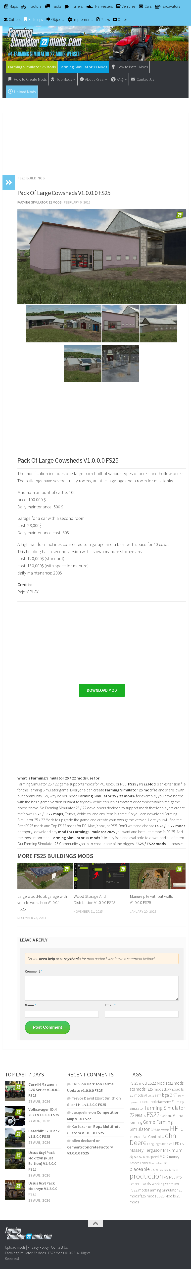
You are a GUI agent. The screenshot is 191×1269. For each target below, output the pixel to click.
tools (146, 1183)
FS (144, 1116)
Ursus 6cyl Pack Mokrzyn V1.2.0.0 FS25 (42, 1189)
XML (177, 1184)
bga (165, 1095)
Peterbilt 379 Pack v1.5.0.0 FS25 (43, 1133)
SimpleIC (135, 1184)
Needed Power (139, 1163)
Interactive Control (145, 1136)
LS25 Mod (164, 1195)
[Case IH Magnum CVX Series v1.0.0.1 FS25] (15, 1091)
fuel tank (166, 1115)
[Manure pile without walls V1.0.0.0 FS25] (158, 876)
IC (181, 1129)
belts (150, 1095)
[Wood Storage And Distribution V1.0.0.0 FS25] (102, 876)
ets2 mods (174, 1083)
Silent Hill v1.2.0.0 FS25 (86, 1104)
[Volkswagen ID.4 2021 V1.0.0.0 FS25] (15, 1116)
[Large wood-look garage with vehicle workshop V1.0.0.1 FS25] (45, 876)
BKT (173, 1095)
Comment (33, 971)
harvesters (163, 1130)
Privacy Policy (38, 1247)
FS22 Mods (56, 1253)
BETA (158, 1095)
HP (174, 1128)
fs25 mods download (163, 1089)
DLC (141, 1102)
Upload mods (15, 1247)
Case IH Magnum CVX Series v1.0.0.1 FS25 (44, 1090)
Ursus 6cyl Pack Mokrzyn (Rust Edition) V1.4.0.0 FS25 (42, 1161)
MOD (163, 1156)
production (146, 1176)
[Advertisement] (95, 134)
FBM (138, 1115)
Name (30, 1005)
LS (182, 1144)
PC (165, 1163)
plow (154, 1169)
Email (110, 1005)
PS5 (172, 1177)
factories (164, 1102)
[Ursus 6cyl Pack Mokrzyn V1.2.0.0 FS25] (15, 1190)
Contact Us (59, 1247)
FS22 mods (138, 1189)
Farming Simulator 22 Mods (83, 66)
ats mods (138, 1089)
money (174, 1156)
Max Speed (151, 1156)
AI (145, 1095)
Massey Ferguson (146, 1150)
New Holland (156, 1163)
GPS (153, 1130)
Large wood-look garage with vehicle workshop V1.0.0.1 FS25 (42, 903)
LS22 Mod (156, 1083)
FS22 (153, 1114)
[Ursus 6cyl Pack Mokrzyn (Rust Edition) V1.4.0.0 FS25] (15, 1159)
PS (166, 1177)
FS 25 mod (138, 1083)
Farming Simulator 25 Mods (32, 66)
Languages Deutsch (160, 1144)
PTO (179, 1177)
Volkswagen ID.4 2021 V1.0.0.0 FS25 (43, 1112)
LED (176, 1143)
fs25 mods (148, 1195)
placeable (140, 1169)
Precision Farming (168, 1170)
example (150, 1101)
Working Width (163, 1184)
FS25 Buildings (31, 177)
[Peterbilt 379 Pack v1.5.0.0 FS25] (15, 1137)
